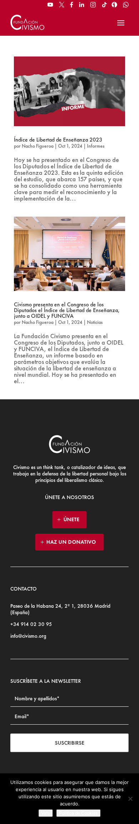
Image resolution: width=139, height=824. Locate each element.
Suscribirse (69, 742)
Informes (95, 146)
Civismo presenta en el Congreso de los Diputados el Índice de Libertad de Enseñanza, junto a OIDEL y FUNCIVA (67, 310)
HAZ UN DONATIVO (71, 542)
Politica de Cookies (78, 813)
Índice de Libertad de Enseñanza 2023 (58, 139)
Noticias (95, 322)
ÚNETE (71, 519)
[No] (130, 798)
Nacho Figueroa (37, 146)
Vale (45, 813)
